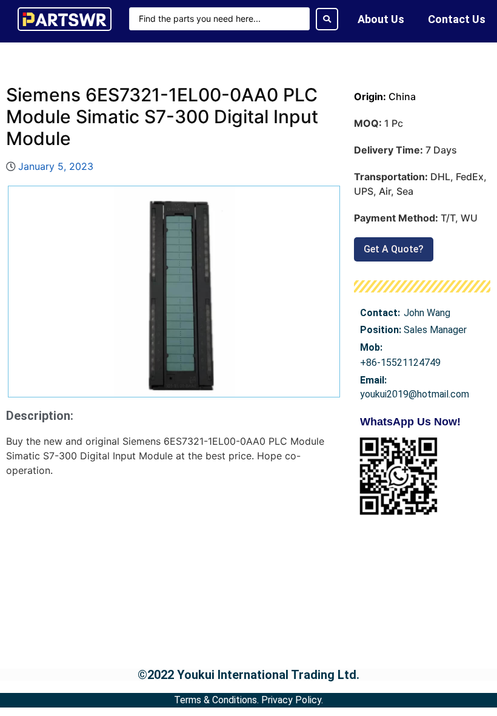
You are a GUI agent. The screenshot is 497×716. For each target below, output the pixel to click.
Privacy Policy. (292, 700)
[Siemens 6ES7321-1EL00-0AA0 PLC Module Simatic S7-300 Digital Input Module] (174, 291)
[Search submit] (327, 19)
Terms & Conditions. (216, 700)
